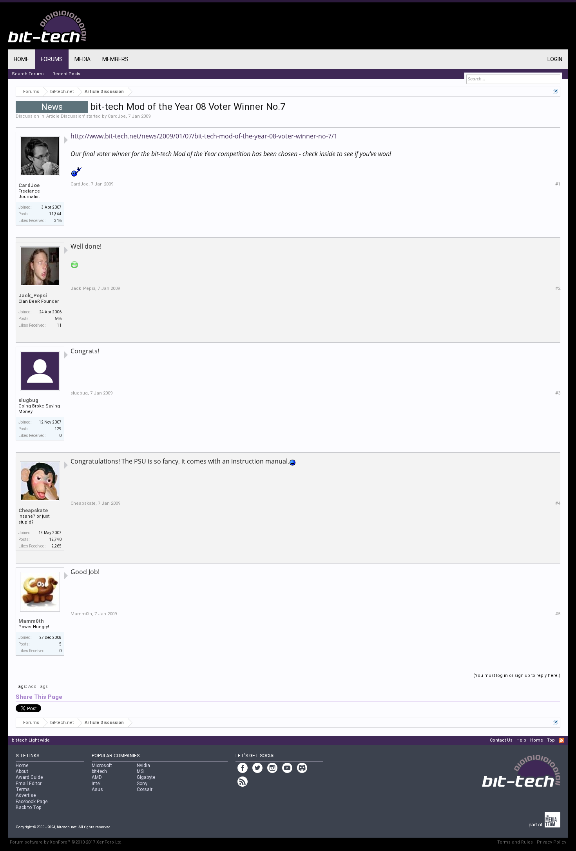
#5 (557, 613)
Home (21, 59)
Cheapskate (33, 510)
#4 (557, 503)
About (22, 771)
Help (521, 740)
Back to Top (28, 807)
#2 (557, 288)
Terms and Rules (515, 842)
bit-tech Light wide (31, 740)
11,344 (55, 214)
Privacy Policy (551, 842)
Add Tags (38, 686)
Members (115, 59)
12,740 (55, 539)
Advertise (26, 795)
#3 (557, 393)
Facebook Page (31, 801)
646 (58, 318)
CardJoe (117, 116)
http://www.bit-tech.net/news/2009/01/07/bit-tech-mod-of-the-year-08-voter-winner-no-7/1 (204, 136)
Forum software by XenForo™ (66, 842)
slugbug (28, 400)
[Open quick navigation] (555, 91)
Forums (52, 59)
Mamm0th (31, 621)
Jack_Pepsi (32, 295)
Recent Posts (66, 73)
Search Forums (28, 73)
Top (551, 740)
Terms (23, 789)
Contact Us (501, 740)
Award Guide (29, 777)
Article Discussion (65, 116)
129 (58, 429)
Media (82, 59)
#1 (557, 184)
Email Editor (29, 783)
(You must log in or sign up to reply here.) (516, 675)
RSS (561, 740)
